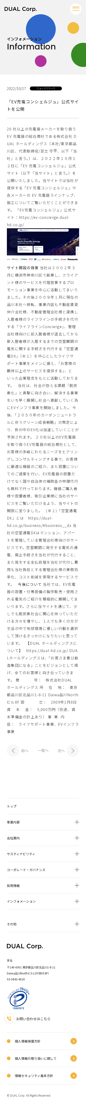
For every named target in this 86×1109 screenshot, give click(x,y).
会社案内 (13, 838)
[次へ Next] (73, 750)
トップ (12, 806)
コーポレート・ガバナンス (26, 869)
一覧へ (43, 750)
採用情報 (13, 885)
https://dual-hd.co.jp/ (47, 650)
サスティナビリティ (21, 854)
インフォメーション (21, 901)
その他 (12, 924)
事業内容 (13, 822)
